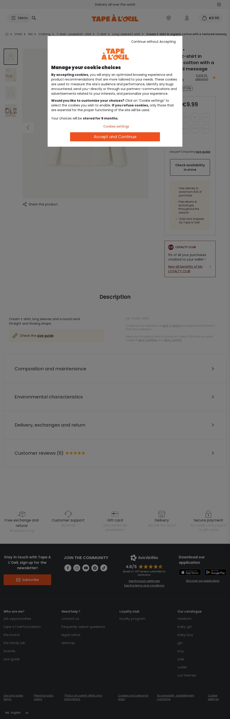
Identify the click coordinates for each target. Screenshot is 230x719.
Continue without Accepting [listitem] (153, 41)
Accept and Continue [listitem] (115, 136)
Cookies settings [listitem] (116, 126)
